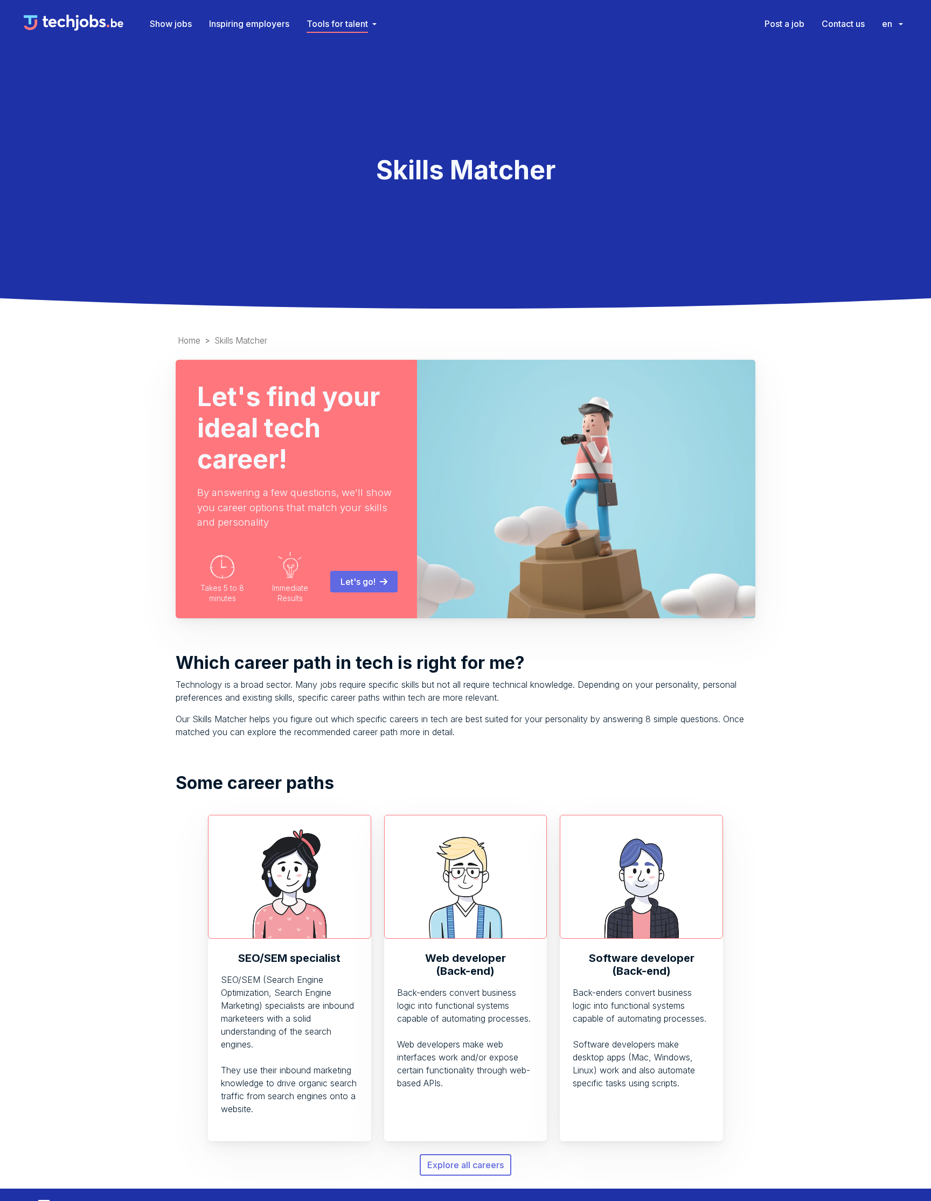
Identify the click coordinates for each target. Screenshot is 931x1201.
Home (189, 341)
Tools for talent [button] (337, 23)
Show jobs (171, 23)
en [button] (888, 23)
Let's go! (360, 581)
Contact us (843, 23)
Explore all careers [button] (465, 1165)
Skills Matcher (240, 341)
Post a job (784, 23)
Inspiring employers (249, 23)
